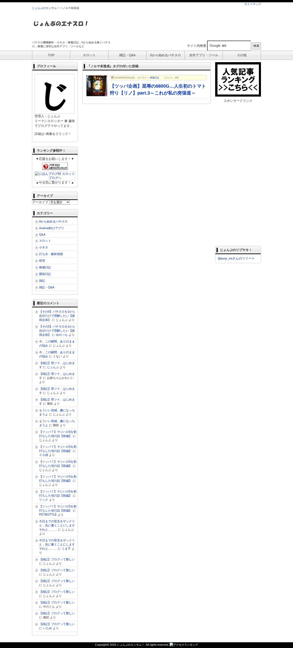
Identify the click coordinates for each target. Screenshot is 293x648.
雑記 (42, 280)
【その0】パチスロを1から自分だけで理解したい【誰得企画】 (57, 316)
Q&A (42, 234)
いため (47, 628)
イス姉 (43, 455)
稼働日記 (154, 77)
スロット (45, 240)
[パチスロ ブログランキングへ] (55, 168)
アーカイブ (40, 202)
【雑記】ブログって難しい (57, 559)
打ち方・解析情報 (51, 254)
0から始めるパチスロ (53, 221)
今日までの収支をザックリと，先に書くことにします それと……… (58, 525)
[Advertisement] (177, 25)
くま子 (66, 548)
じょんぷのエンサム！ (46, 8)
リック (43, 499)
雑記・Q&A (46, 287)
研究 (42, 260)
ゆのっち (62, 335)
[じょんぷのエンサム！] (60, 29)
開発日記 (45, 274)
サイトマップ (252, 4)
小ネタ (43, 247)
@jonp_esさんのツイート (236, 258)
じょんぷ (53, 367)
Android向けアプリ (51, 228)
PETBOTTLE (48, 514)
